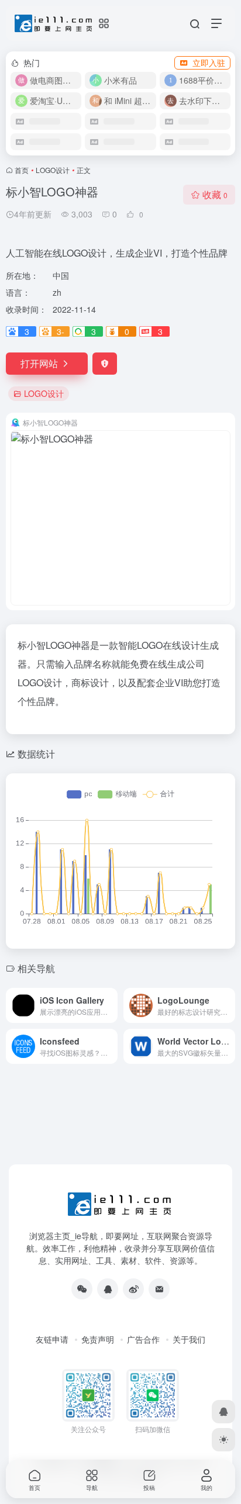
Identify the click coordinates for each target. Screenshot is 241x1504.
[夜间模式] (223, 1439)
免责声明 (97, 1339)
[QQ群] (107, 1288)
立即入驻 (208, 62)
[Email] (159, 1288)
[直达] (111, 1005)
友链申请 (52, 1339)
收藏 (215, 194)
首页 (22, 170)
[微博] (133, 1288)
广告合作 (143, 1339)
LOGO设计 (53, 170)
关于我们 (189, 1339)
